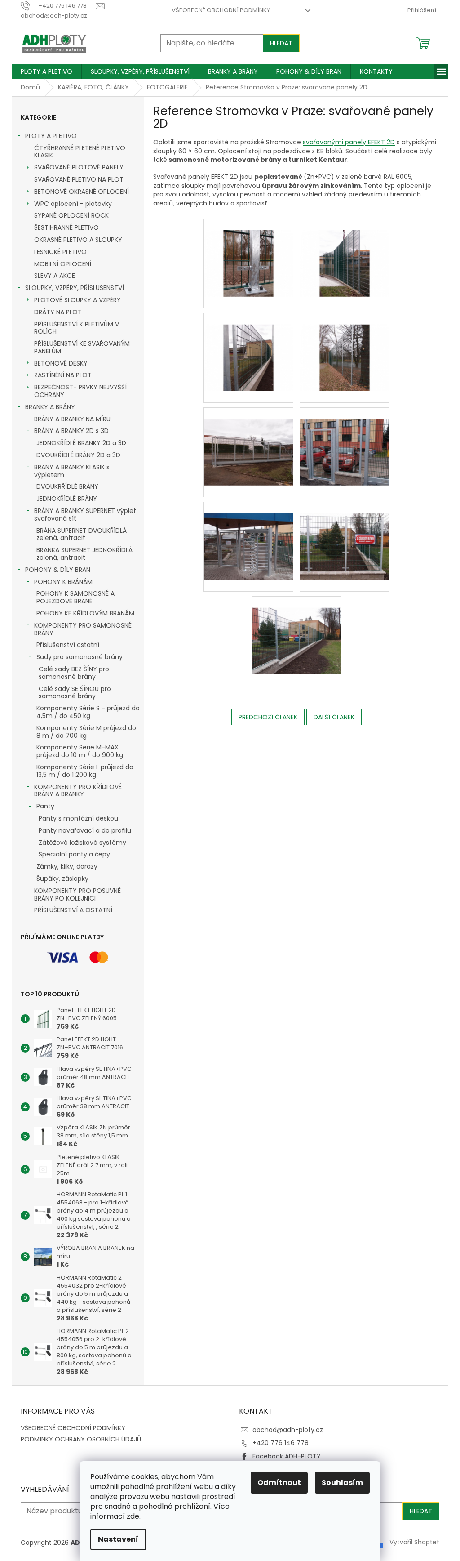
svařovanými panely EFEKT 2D (349, 142)
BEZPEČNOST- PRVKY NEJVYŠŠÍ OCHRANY (80, 391)
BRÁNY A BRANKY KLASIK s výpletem (72, 471)
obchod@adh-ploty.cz (287, 1429)
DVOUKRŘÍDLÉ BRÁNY (67, 486)
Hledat (281, 43)
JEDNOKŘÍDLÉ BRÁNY (66, 498)
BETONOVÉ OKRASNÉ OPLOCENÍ (81, 191)
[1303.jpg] (248, 535)
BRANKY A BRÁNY (50, 406)
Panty (45, 806)
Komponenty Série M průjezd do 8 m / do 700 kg (86, 731)
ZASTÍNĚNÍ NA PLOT (63, 374)
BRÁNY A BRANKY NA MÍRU (72, 419)
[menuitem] (46, 71)
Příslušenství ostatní (67, 644)
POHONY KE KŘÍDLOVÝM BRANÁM (85, 613)
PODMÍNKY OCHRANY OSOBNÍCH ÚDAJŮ (81, 1439)
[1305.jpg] (296, 629)
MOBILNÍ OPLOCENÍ (62, 263)
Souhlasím (342, 1482)
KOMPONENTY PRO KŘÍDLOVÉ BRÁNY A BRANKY (78, 790)
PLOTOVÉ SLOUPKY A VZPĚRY (77, 299)
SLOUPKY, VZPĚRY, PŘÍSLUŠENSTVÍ (74, 287)
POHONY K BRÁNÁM (63, 581)
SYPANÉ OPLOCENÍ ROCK (71, 215)
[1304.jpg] (344, 535)
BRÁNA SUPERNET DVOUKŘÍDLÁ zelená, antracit (81, 534)
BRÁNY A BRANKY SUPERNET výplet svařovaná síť (85, 514)
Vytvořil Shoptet (414, 1542)
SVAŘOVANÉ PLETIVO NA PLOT (79, 179)
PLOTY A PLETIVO (51, 135)
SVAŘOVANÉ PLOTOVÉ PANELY (79, 167)
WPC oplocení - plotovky (73, 203)
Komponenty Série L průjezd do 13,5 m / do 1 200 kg (84, 771)
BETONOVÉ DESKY (61, 363)
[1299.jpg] (248, 346)
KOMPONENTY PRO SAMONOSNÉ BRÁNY (83, 629)
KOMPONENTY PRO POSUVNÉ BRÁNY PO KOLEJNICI (77, 894)
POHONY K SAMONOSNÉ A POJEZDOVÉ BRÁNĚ (75, 597)
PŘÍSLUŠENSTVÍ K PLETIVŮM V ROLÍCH (76, 328)
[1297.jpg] (248, 251)
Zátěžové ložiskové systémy (82, 842)
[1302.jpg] (344, 440)
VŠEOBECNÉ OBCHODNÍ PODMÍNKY (221, 10)
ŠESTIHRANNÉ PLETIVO (66, 227)
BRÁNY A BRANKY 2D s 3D (71, 430)
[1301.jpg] (248, 440)
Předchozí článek (268, 717)
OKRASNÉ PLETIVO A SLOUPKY (78, 239)
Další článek (334, 717)
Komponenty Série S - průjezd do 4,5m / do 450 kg (88, 712)
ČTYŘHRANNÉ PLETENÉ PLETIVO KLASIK (79, 151)
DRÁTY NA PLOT (58, 312)
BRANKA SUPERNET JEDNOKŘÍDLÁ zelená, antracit (84, 553)
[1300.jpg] (344, 346)
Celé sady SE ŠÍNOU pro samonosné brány (75, 692)
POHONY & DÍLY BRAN (57, 569)
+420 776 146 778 (280, 1442)
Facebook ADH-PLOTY (286, 1456)
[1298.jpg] (344, 251)
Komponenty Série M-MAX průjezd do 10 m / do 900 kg (79, 751)
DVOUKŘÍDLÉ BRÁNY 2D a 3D (78, 454)
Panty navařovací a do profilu (85, 830)
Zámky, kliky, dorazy (66, 866)
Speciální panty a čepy (74, 854)
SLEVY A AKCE (54, 275)
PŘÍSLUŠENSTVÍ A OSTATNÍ (73, 909)
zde (133, 1516)
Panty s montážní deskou (78, 818)
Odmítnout (279, 1482)
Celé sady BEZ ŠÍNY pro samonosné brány (74, 673)
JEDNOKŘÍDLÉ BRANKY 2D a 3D (81, 442)
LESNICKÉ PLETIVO (60, 251)
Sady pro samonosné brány (79, 656)
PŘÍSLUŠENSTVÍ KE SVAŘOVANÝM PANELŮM (82, 347)
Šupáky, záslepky (62, 878)
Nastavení (118, 1539)
